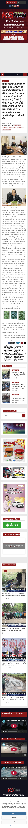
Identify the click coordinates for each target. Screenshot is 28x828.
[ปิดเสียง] (22, 731)
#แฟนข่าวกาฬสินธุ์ (7, 129)
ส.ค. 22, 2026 (7, 702)
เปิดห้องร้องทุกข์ (5, 605)
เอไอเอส (15, 38)
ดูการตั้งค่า (14, 822)
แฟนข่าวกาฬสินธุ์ (12, 36)
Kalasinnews (6, 38)
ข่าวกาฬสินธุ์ (20, 36)
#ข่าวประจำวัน (20, 127)
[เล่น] (3, 731)
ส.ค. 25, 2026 (16, 376)
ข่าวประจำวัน (21, 38)
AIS (11, 38)
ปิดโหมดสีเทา (21, 3)
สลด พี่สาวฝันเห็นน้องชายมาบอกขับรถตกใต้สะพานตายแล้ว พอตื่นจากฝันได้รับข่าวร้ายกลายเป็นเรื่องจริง (13, 595)
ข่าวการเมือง (5, 640)
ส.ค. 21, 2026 (15, 388)
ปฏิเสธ (14, 818)
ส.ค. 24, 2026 (7, 633)
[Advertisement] (14, 58)
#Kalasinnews (17, 125)
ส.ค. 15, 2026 (15, 400)
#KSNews (5, 127)
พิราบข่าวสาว (7, 123)
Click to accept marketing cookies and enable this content (14, 546)
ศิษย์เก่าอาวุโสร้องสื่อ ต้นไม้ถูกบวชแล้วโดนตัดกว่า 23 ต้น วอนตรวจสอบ (14, 629)
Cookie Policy (13, 825)
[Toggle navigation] (17, 74)
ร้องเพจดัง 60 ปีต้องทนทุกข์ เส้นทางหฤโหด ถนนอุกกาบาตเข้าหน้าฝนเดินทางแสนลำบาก (13, 699)
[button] (25, 799)
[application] (14, 726)
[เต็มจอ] (25, 731)
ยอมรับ (14, 813)
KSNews (6, 36)
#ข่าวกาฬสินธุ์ (12, 127)
